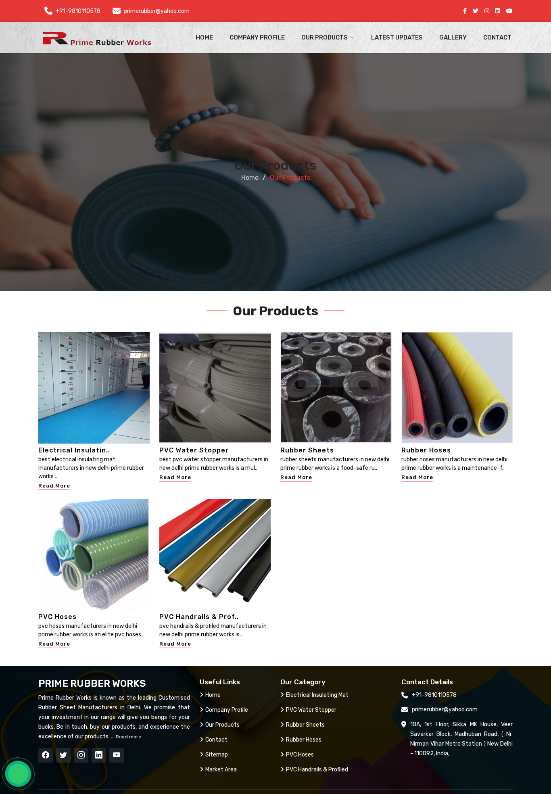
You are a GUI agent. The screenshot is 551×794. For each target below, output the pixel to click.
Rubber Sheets (307, 450)
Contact (497, 37)
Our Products (222, 725)
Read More (54, 486)
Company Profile (257, 37)
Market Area (221, 770)
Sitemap (216, 755)
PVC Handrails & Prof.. (199, 617)
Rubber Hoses (426, 450)
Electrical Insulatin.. (74, 450)
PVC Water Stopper (194, 450)
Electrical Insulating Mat (317, 695)
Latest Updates (397, 37)
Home (204, 37)
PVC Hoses (57, 617)
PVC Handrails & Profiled (317, 770)
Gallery (453, 37)
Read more (128, 737)
